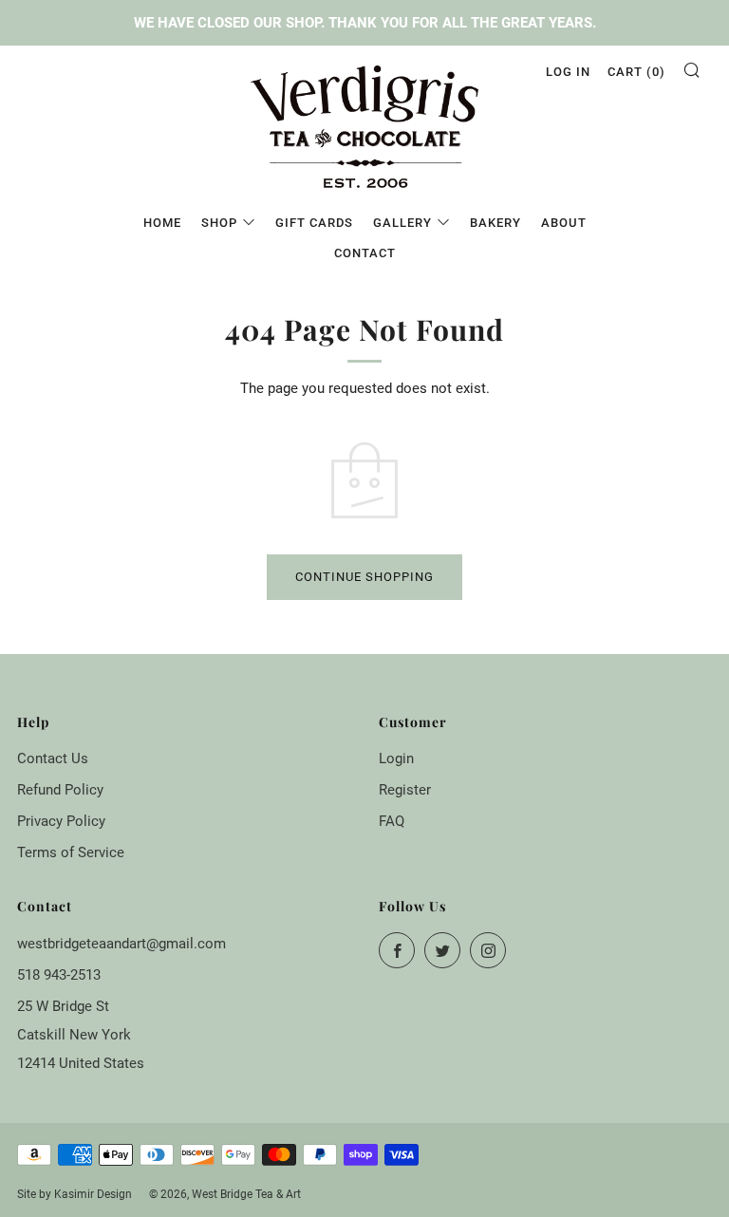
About (564, 222)
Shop (219, 222)
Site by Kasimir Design (74, 1194)
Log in (568, 72)
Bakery (495, 222)
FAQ (391, 821)
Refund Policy (60, 789)
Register (405, 789)
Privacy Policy (61, 821)
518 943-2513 (59, 974)
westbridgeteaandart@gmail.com (121, 943)
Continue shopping (364, 577)
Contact (365, 253)
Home (162, 222)
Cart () (636, 72)
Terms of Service (70, 852)
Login (396, 758)
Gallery (402, 222)
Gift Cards (314, 222)
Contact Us (52, 758)
